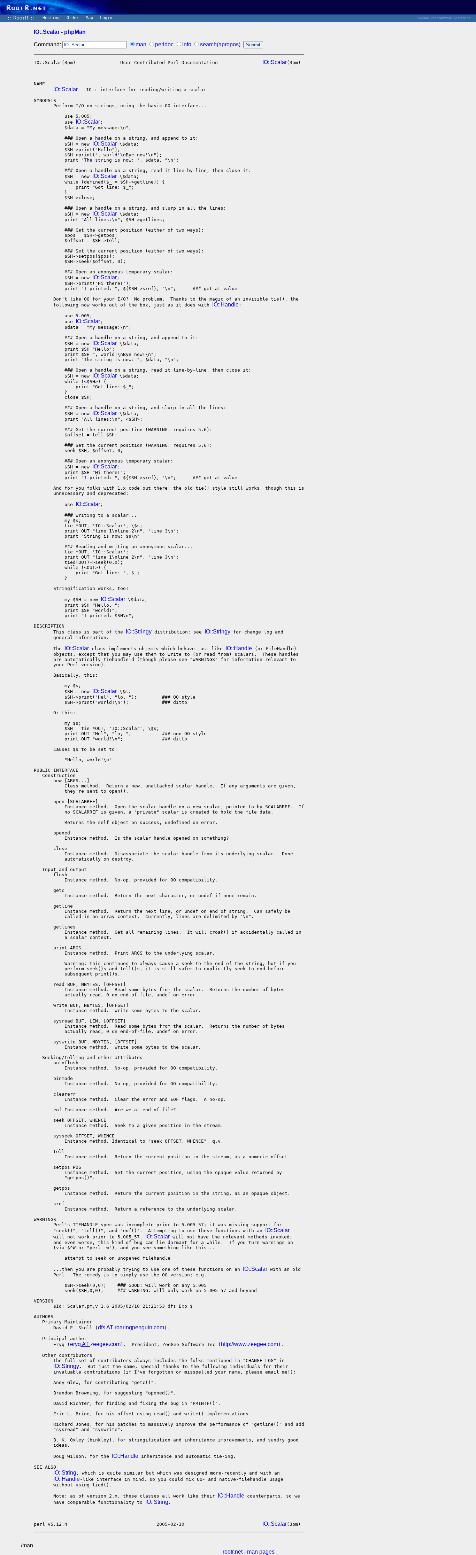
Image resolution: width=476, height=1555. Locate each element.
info (186, 44)
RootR (21, 18)
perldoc (164, 44)
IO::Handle (225, 305)
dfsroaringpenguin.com (131, 1327)
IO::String (64, 1473)
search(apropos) (220, 44)
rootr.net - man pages (249, 1552)
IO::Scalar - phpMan (60, 32)
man (141, 44)
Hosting (51, 17)
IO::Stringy (139, 632)
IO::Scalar (274, 62)
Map (89, 17)
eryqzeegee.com (95, 1344)
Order (73, 17)
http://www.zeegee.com (249, 1344)
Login (106, 17)
